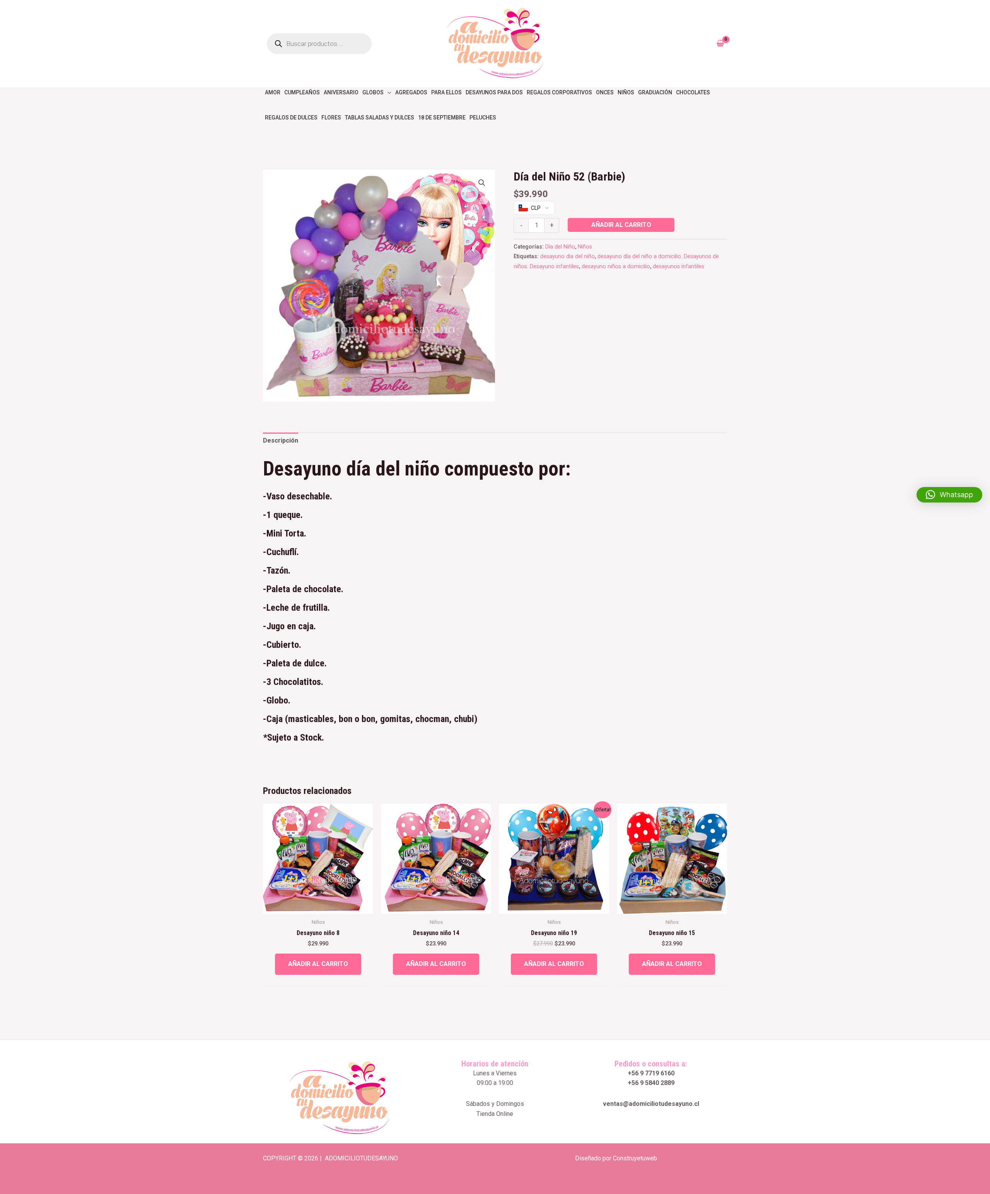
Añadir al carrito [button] (318, 963)
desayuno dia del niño (567, 256)
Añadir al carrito (621, 224)
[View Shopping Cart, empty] (720, 43)
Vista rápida (318, 906)
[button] (482, 183)
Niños (585, 247)
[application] (387, 92)
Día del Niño (560, 247)
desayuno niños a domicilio (616, 266)
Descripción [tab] (280, 440)
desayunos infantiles (678, 266)
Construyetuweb (635, 1158)
